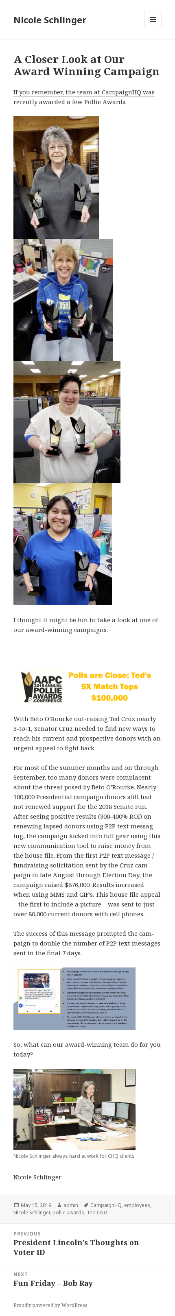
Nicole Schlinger (49, 19)
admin (70, 1205)
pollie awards (68, 1212)
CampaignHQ (106, 1205)
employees (137, 1205)
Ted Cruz (97, 1212)
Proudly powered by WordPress (50, 1305)
